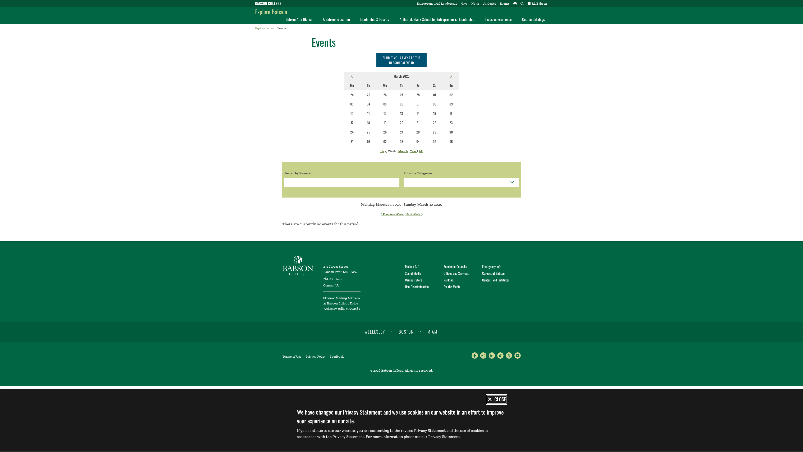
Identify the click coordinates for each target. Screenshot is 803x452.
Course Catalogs (533, 19)
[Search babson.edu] (522, 3)
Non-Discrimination (417, 286)
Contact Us (331, 285)
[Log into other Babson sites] (515, 3)
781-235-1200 (332, 279)
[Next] (451, 76)
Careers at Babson (493, 273)
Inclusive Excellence (498, 19)
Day (383, 151)
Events (505, 3)
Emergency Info (491, 266)
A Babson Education (336, 19)
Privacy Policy (316, 356)
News (475, 3)
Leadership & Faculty (374, 19)
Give (464, 3)
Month (403, 151)
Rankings (449, 279)
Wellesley (374, 331)
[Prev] (352, 76)
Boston (406, 331)
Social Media (413, 273)
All (421, 151)
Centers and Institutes (495, 279)
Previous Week (393, 214)
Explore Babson (271, 11)
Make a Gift (412, 266)
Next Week (413, 214)
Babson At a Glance (299, 19)
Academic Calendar (455, 266)
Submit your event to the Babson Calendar (401, 60)
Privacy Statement (443, 436)
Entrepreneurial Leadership (437, 3)
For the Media (452, 286)
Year (413, 151)
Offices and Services (456, 273)
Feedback (337, 356)
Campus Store (413, 279)
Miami (433, 331)
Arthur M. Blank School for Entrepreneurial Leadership (437, 19)
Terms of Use (292, 356)
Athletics (489, 3)
